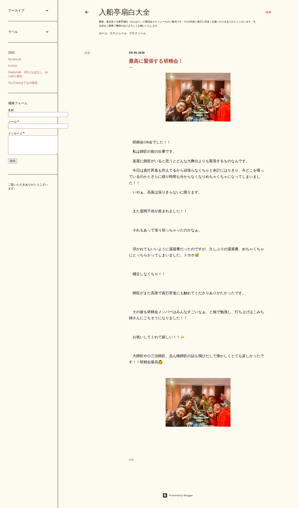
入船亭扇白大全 (124, 12)
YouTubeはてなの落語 (23, 83)
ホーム (103, 33)
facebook (14, 59)
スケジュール (118, 33)
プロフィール (137, 33)
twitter (13, 66)
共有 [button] (87, 53)
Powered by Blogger (181, 495)
